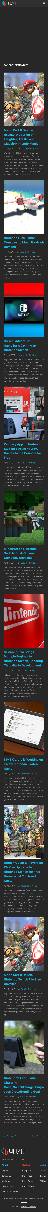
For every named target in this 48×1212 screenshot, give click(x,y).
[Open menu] (44, 3)
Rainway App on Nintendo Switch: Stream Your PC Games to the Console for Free (22, 450)
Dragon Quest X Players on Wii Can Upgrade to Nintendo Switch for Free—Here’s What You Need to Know (23, 871)
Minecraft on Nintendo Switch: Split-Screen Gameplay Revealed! (20, 553)
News (33, 252)
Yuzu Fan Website (28, 1207)
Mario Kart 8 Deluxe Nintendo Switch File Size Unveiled (22, 979)
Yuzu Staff (24, 149)
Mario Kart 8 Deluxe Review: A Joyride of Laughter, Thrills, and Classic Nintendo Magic (21, 136)
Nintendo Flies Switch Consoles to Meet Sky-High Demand (24, 242)
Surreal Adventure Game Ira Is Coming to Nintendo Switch (20, 345)
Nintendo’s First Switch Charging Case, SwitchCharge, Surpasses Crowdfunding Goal (24, 1084)
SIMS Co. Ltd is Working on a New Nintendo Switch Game (23, 764)
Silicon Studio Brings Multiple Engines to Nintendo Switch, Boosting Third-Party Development (23, 658)
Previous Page (11, 1136)
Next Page (38, 1136)
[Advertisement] (24, 33)
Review (35, 149)
